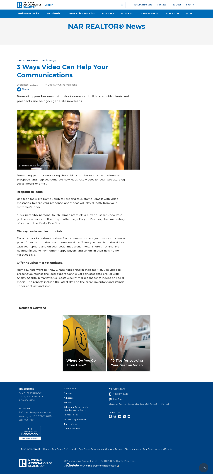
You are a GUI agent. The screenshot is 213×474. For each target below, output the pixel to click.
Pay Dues (176, 4)
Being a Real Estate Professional (59, 449)
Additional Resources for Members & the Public (76, 408)
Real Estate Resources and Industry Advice (100, 449)
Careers (68, 393)
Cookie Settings (72, 428)
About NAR (172, 13)
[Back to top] (203, 467)
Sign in (190, 4)
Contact (161, 4)
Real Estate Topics (28, 13)
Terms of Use (70, 424)
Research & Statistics (82, 13)
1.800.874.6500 (120, 394)
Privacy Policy (71, 414)
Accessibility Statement (76, 419)
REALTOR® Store (142, 4)
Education (127, 13)
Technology (48, 60)
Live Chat (118, 399)
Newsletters (70, 388)
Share (25, 89)
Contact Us (119, 389)
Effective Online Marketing (62, 84)
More (189, 13)
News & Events (150, 13)
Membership (54, 13)
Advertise (69, 398)
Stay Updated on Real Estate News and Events (148, 449)
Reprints (68, 402)
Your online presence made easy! (99, 465)
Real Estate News (27, 60)
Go (122, 5)
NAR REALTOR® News (106, 26)
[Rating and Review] (30, 439)
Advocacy (108, 13)
